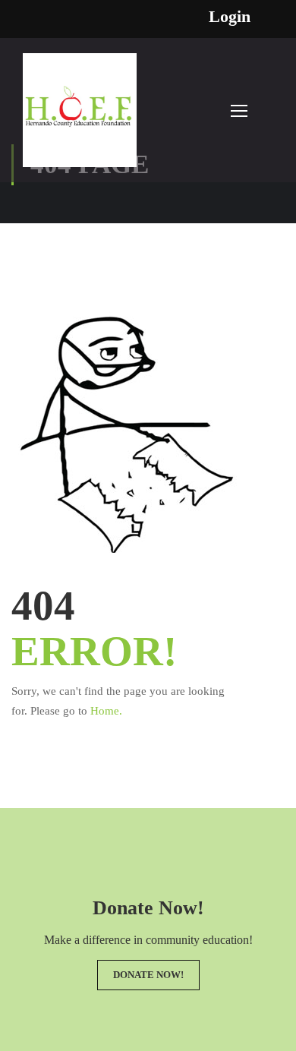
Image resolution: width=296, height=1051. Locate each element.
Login (229, 16)
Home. (106, 711)
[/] (80, 117)
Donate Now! (148, 974)
